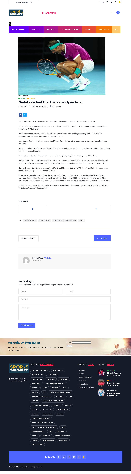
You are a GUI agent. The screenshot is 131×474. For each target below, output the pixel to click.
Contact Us (104, 30)
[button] (111, 12)
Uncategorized (48, 440)
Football (59, 396)
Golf (70, 396)
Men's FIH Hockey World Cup (42, 422)
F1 (44, 392)
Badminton (64, 379)
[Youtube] (74, 457)
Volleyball (63, 440)
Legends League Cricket (41, 418)
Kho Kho (60, 414)
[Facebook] (59, 457)
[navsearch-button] (10, 24)
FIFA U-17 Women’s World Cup (60, 392)
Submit (69, 346)
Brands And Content (70, 30)
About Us (89, 30)
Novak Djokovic (44, 220)
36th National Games (40, 370)
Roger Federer (71, 220)
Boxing (34, 388)
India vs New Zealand (40, 405)
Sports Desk (26, 106)
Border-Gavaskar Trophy (55, 383)
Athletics (50, 379)
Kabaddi (35, 414)
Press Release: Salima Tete (113, 384)
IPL (43, 409)
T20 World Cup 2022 (62, 436)
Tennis (82, 220)
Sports (50, 30)
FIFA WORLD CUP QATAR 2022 (41, 396)
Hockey (35, 401)
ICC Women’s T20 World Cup (53, 401)
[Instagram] (69, 457)
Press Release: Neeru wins (113, 394)
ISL (51, 409)
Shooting (60, 431)
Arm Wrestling (37, 375)
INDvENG (67, 405)
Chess (45, 388)
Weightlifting (37, 444)
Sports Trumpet (19, 30)
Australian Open (30, 220)
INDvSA (34, 409)
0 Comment (56, 106)
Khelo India (47, 414)
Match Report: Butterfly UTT (114, 374)
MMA (63, 427)
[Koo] (84, 457)
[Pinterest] (79, 457)
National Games (38, 431)
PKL (50, 431)
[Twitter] (64, 457)
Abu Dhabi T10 (58, 370)
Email (69, 342)
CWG (64, 388)
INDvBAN (56, 405)
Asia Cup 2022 (53, 375)
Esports (35, 392)
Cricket (35, 30)
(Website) (48, 258)
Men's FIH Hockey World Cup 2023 (44, 427)
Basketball (36, 383)
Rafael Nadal (58, 220)
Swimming (46, 436)
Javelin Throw (62, 409)
